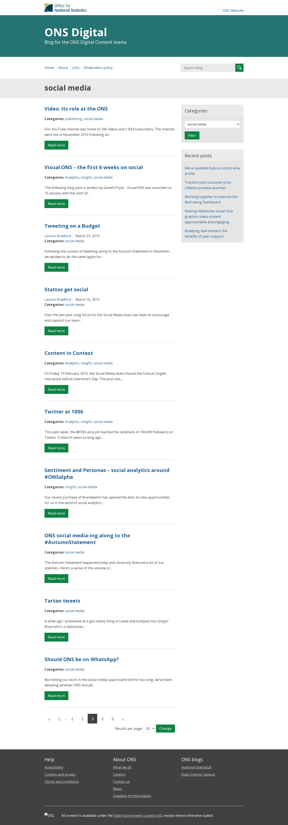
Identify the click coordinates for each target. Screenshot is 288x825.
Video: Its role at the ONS (76, 108)
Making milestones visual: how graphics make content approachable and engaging (209, 216)
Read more (58, 146)
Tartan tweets (62, 600)
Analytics (72, 177)
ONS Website (233, 10)
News (117, 788)
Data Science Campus (198, 774)
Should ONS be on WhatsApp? (81, 659)
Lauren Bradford (57, 236)
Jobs (76, 67)
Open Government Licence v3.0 (138, 815)
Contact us (121, 781)
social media (93, 118)
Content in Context (68, 352)
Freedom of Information (132, 796)
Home (49, 67)
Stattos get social (66, 289)
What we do (122, 767)
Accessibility (53, 767)
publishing (73, 118)
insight (86, 177)
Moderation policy (98, 67)
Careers (119, 774)
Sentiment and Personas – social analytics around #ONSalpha (107, 473)
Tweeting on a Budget (72, 225)
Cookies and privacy (60, 774)
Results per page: (129, 728)
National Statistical (196, 767)
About (63, 67)
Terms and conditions (61, 781)
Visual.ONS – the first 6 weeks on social (93, 167)
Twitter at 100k (63, 411)
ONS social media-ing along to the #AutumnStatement (87, 539)
